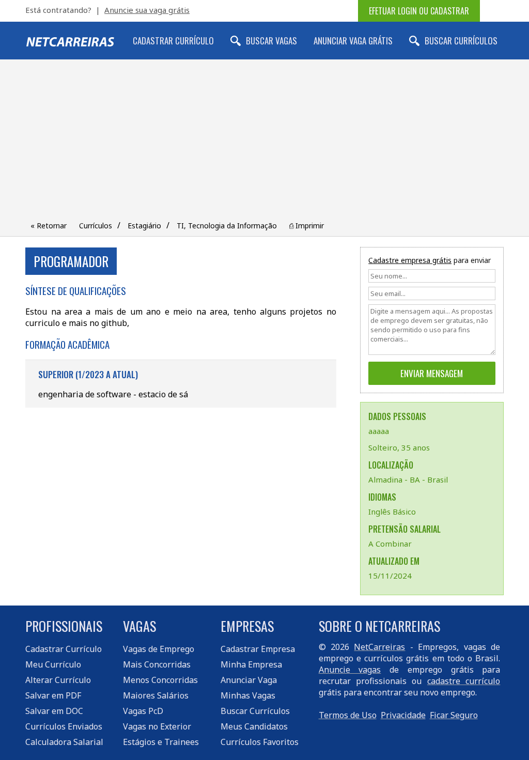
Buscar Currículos (461, 40)
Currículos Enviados (63, 726)
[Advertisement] (264, 142)
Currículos (95, 225)
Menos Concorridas (160, 680)
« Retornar (48, 225)
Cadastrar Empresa (258, 649)
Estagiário (144, 225)
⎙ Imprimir (306, 225)
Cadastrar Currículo (173, 40)
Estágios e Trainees (161, 742)
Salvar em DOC (54, 711)
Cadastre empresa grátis (410, 260)
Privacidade (403, 715)
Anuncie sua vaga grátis (147, 10)
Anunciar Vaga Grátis (353, 40)
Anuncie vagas (350, 669)
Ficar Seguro (454, 715)
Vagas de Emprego (158, 649)
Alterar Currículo (58, 680)
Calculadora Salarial (64, 742)
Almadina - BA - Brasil (408, 479)
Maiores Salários (156, 695)
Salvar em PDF (53, 695)
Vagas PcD (143, 711)
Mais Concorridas (157, 664)
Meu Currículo (53, 664)
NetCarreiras (379, 647)
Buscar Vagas (271, 40)
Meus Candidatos (254, 726)
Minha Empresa (251, 664)
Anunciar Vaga (249, 680)
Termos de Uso (348, 715)
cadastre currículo (463, 681)
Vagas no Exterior (157, 726)
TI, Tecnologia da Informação (227, 225)
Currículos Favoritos (260, 742)
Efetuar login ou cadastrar (419, 11)
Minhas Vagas (248, 695)
